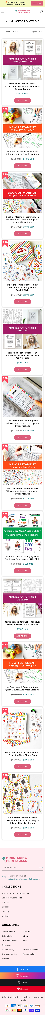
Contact (27, 931)
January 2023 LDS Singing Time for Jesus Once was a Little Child (22, 558)
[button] (2, 11)
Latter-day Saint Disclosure (9, 942)
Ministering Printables (20, 997)
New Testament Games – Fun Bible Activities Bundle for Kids (22, 153)
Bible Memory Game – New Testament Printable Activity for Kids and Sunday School (22, 820)
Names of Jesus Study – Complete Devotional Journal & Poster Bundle (22, 86)
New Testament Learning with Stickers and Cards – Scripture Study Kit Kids (22, 491)
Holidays (5, 902)
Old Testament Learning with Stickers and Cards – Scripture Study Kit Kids (22, 423)
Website (5, 958)
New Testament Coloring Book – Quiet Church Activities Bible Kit (22, 688)
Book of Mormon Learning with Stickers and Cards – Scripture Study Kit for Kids (22, 220)
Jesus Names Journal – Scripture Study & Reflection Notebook (22, 623)
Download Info (8, 931)
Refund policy (29, 954)
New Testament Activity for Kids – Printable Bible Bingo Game (22, 754)
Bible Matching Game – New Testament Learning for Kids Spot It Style (22, 287)
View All (5, 916)
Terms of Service (30, 949)
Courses (5, 907)
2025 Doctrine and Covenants (15, 893)
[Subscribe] (41, 868)
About (25, 936)
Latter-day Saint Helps (12, 898)
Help (25, 940)
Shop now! (37, 3)
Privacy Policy (8, 949)
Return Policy (8, 936)
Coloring (5, 911)
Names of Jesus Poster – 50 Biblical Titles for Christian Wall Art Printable (22, 355)
